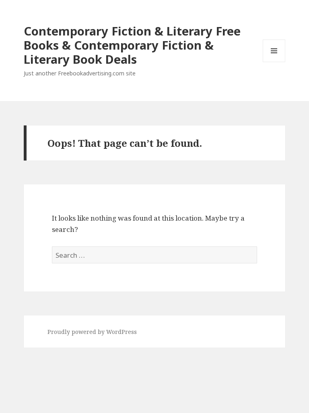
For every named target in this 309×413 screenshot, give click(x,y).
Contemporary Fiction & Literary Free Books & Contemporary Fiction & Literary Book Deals (132, 45)
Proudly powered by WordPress (92, 332)
